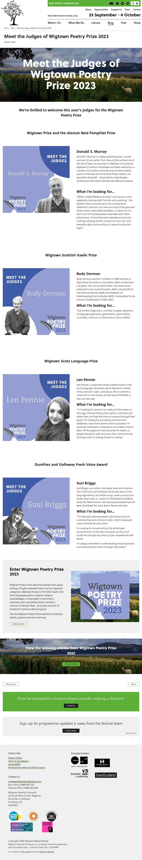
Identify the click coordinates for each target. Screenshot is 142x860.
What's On (54, 23)
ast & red (26, 851)
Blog (111, 23)
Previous (11, 684)
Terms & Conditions (18, 761)
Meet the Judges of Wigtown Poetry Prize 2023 (34, 28)
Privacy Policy (131, 733)
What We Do (76, 23)
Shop (137, 23)
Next (133, 684)
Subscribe (71, 731)
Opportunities (101, 9)
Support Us (116, 9)
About (88, 9)
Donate (71, 706)
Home (6, 28)
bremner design (47, 851)
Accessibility (14, 764)
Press (127, 9)
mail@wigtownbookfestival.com (25, 781)
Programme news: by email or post (26, 767)
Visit (123, 23)
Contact (137, 9)
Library (96, 23)
